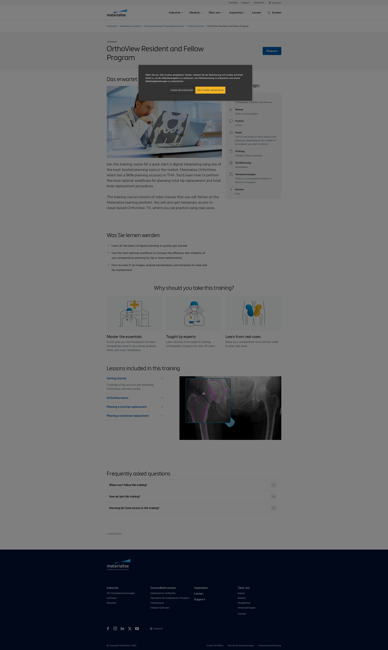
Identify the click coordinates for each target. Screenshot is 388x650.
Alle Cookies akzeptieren (210, 90)
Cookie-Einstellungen (181, 89)
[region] (195, 83)
